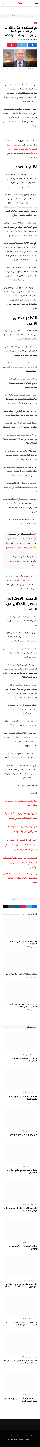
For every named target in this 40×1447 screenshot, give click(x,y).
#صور (33, 534)
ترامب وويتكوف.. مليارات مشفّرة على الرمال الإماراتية (20, 1209)
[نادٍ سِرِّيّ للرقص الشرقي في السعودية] (20, 1042)
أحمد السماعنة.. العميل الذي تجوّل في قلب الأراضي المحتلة (20, 1362)
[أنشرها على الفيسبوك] (32, 45)
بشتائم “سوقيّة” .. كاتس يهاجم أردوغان (21, 974)
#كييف (25, 538)
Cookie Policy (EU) (26, 1442)
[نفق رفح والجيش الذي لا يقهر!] (20, 1118)
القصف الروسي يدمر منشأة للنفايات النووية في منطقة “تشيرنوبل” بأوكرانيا (20, 862)
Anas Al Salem (29, 40)
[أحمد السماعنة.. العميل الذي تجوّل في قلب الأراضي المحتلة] (20, 1344)
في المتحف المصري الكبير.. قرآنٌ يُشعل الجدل (22, 1098)
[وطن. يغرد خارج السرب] (20, 3)
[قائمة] (36, 3)
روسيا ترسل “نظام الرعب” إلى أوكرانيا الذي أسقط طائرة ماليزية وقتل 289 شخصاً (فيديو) (20, 878)
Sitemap (21, 1439)
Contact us (28, 1439)
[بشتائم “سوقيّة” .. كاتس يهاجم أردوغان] (20, 961)
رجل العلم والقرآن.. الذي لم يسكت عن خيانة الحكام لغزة (20, 1400)
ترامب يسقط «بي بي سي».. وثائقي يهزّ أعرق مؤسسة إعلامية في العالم (21, 1285)
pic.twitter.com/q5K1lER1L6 (19, 547)
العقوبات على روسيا (32, 899)
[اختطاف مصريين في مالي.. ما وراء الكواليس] (20, 928)
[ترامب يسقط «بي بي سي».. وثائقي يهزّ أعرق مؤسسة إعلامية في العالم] (20, 1267)
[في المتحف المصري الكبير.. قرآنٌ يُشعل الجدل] (20, 1080)
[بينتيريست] (12, 45)
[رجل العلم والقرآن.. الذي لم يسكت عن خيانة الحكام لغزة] (20, 1382)
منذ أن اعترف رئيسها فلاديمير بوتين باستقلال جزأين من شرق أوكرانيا (21, 149)
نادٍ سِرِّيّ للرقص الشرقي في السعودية (24, 1059)
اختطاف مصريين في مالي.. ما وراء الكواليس (23, 942)
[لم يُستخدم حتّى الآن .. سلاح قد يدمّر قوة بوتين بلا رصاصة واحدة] (20, 58)
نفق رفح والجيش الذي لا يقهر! (23, 1134)
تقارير (23, 16)
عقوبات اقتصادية (22, 899)
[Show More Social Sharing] (4, 45)
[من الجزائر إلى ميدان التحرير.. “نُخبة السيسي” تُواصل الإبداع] (20, 991)
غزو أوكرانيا (13, 899)
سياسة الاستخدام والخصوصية (13, 1442)
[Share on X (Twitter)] (22, 45)
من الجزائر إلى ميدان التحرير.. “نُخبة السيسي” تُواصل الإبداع (23, 1005)
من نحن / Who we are (12, 1439)
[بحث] (3, 3)
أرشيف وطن (27, 16)
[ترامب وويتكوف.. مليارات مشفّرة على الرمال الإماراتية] (20, 1191)
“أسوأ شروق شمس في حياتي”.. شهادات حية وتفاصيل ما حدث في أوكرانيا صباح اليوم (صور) (21, 844)
